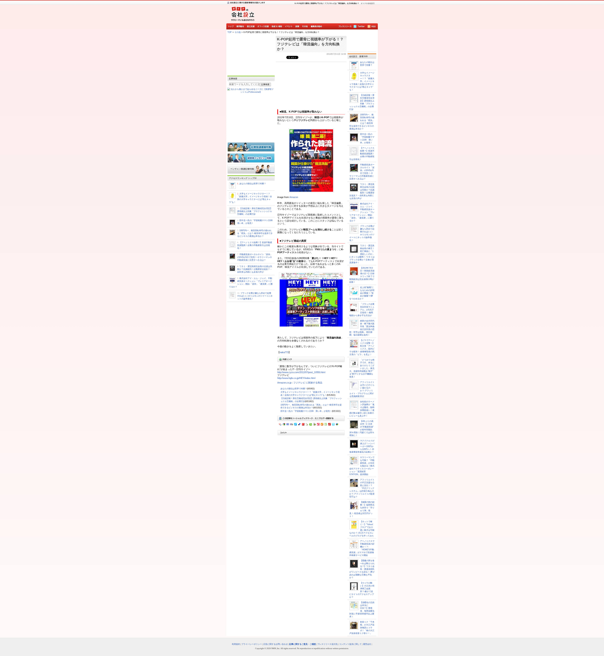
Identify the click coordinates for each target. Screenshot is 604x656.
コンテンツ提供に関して (350, 644)
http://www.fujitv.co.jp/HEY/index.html (296, 378)
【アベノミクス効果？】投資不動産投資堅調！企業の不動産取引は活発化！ (254, 245)
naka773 (284, 352)
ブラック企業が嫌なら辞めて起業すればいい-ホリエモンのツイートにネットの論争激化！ (255, 296)
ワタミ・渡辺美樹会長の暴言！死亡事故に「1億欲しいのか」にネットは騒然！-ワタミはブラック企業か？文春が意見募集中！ (362, 254)
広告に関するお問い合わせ (275, 644)
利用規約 (236, 644)
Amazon (293, 197)
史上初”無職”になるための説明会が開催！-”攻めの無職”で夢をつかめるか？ (361, 293)
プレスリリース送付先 (327, 644)
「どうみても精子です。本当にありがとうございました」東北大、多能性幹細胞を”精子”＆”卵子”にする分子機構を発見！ (361, 368)
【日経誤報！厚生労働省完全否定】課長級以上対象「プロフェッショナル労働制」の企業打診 (254, 211)
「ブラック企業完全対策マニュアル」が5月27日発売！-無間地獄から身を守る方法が (361, 310)
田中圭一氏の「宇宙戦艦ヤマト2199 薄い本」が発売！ (306, 411)
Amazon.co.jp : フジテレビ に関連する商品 (299, 382)
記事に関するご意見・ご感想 (302, 644)
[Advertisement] (316, 13)
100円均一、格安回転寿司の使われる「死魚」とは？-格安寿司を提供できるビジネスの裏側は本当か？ (255, 233)
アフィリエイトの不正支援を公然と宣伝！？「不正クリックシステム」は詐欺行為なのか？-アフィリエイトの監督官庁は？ (362, 488)
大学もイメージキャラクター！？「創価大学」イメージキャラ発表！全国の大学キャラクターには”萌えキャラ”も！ (361, 81)
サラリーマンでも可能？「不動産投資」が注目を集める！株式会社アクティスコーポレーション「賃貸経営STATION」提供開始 (361, 466)
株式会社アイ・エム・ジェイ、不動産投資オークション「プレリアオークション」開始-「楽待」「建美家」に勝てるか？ (361, 212)
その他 (238, 32)
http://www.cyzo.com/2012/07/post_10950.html (301, 372)
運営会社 (367, 644)
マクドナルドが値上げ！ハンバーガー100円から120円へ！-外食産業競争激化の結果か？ (361, 446)
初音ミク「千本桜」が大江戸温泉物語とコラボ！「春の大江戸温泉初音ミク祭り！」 (361, 627)
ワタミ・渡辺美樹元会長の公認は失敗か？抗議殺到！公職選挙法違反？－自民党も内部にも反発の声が (254, 269)
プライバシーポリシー (251, 644)
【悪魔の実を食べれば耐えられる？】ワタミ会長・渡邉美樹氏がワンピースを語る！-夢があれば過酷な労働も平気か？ (362, 569)
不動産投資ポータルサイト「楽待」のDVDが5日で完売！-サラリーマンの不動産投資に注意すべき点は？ (254, 257)
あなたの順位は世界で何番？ (252, 183)
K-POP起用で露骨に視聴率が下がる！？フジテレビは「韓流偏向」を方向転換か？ (310, 44)
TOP (229, 32)
